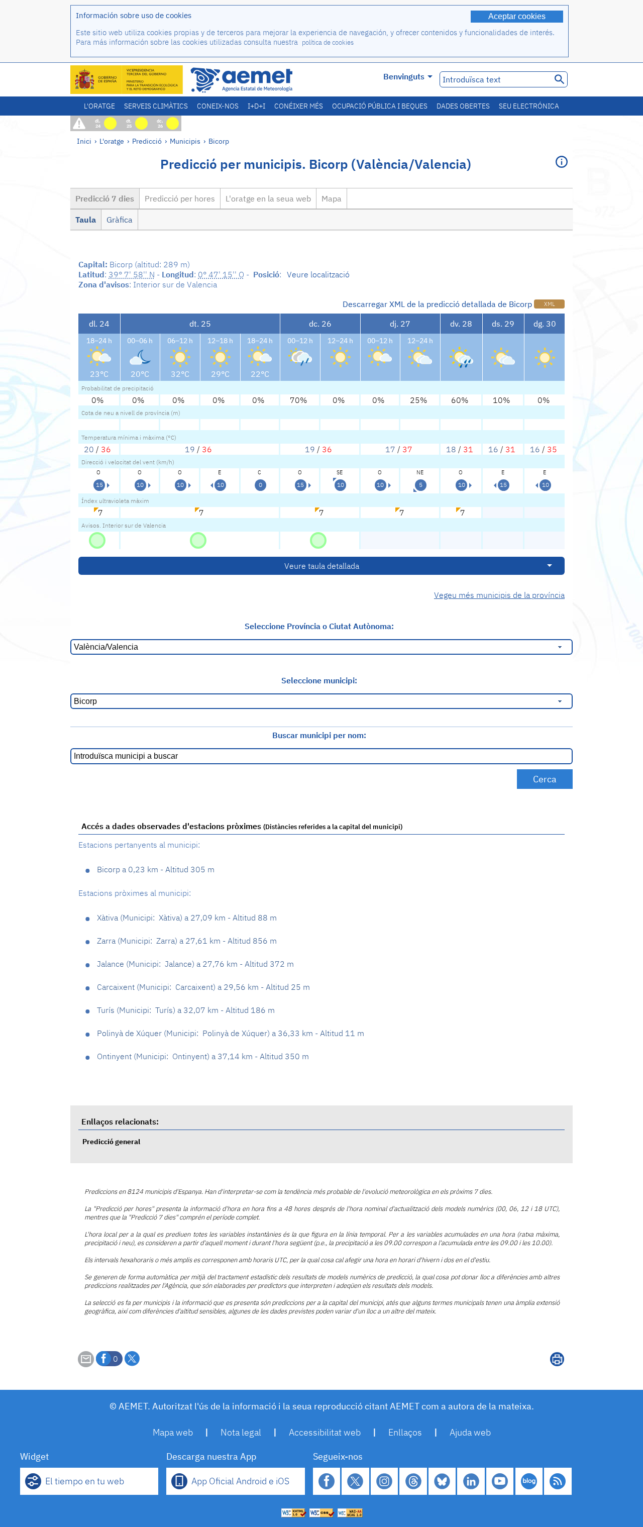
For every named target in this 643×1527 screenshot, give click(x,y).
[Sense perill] (97, 540)
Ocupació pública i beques (379, 106)
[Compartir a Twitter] (132, 1358)
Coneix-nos (218, 106)
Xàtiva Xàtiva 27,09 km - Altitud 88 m (187, 917)
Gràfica (119, 220)
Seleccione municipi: (319, 680)
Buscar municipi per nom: (319, 735)
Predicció (147, 141)
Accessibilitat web (325, 1432)
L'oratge (99, 106)
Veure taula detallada (321, 566)
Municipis (185, 141)
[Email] (86, 1364)
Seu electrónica (529, 106)
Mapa (332, 198)
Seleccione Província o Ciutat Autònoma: (319, 626)
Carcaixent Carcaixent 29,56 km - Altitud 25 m (203, 987)
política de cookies (328, 42)
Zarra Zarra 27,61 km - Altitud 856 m (187, 941)
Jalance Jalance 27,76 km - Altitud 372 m (195, 964)
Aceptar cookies (517, 16)
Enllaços (405, 1432)
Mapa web (173, 1432)
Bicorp (218, 141)
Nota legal (241, 1432)
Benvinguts (403, 76)
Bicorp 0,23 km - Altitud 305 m (156, 869)
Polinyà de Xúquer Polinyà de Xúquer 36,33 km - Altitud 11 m (230, 1033)
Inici (84, 141)
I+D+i (256, 106)
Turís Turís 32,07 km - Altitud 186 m (186, 1010)
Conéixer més (298, 106)
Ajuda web (470, 1432)
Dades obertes (463, 106)
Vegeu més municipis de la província (499, 595)
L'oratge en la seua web (268, 198)
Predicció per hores (180, 198)
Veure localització (318, 274)
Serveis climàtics (156, 106)
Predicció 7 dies (104, 198)
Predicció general (111, 1141)
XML (549, 304)
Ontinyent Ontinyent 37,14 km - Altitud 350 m (203, 1056)
